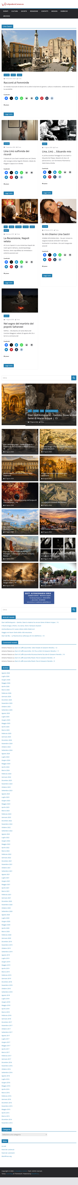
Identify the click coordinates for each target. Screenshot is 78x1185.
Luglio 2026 (5, 676)
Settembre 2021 (7, 871)
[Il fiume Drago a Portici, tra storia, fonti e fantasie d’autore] (58, 441)
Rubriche (64, 11)
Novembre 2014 (7, 1123)
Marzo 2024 (6, 770)
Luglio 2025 (5, 717)
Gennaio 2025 (6, 737)
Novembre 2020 (7, 905)
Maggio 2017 (6, 1046)
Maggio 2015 (6, 1109)
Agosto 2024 (6, 754)
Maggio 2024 (6, 764)
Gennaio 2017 (6, 1059)
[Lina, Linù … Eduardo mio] (58, 130)
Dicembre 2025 (7, 700)
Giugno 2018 (6, 1002)
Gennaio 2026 (6, 696)
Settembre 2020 (7, 911)
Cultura (14, 11)
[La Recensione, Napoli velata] (20, 211)
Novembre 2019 (7, 945)
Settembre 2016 (7, 1072)
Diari (18, 411)
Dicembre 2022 (7, 821)
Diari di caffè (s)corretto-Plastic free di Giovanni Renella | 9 (35, 658)
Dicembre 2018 (7, 982)
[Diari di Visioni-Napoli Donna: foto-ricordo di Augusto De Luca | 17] (58, 549)
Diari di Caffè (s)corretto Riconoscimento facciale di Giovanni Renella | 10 (40, 654)
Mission (54, 11)
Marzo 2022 (6, 851)
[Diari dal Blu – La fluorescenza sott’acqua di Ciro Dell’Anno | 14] (20, 495)
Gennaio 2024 (6, 777)
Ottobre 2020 (6, 908)
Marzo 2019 (6, 972)
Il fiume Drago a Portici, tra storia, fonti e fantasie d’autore (57, 448)
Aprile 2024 (5, 767)
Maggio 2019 (6, 965)
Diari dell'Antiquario (28, 411)
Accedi (4, 1146)
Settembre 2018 (7, 992)
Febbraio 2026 (6, 693)
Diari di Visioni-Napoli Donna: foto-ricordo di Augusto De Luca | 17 (57, 555)
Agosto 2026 (6, 673)
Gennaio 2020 (6, 938)
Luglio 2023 (5, 797)
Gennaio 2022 (6, 858)
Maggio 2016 (6, 1086)
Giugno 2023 (6, 801)
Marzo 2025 (6, 730)
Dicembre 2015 (7, 1103)
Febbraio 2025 (6, 733)
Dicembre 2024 (7, 740)
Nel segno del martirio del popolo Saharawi (19, 325)
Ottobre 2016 (6, 1069)
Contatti (44, 11)
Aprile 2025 (5, 727)
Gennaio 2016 (6, 1099)
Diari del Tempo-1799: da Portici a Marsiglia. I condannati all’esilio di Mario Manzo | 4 (18, 554)
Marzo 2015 (6, 1116)
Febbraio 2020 (6, 935)
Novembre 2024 (7, 743)
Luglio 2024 (5, 757)
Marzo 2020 (6, 931)
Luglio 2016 (5, 1079)
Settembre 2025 (7, 710)
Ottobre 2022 (6, 827)
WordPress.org (7, 1156)
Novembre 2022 (7, 824)
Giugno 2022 (6, 841)
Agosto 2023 (6, 794)
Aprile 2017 (5, 1049)
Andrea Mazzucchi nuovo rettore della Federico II (17, 474)
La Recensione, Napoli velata (16, 239)
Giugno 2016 (6, 1082)
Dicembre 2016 (7, 1062)
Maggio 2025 (6, 723)
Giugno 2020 (6, 921)
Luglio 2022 (5, 837)
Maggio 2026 (6, 683)
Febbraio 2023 (6, 814)
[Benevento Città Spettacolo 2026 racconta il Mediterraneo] (20, 522)
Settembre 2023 (7, 790)
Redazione (34, 11)
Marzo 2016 (6, 1093)
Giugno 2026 (6, 680)
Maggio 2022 (6, 844)
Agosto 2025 (6, 713)
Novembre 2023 (7, 784)
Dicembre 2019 (7, 942)
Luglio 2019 (5, 958)
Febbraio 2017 (6, 1056)
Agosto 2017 (6, 1035)
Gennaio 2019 (6, 978)
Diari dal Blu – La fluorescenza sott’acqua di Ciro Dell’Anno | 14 (20, 501)
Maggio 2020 (6, 925)
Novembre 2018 (7, 985)
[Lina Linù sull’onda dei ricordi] (20, 130)
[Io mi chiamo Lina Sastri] (58, 211)
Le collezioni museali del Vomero (53, 502)
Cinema (11, 227)
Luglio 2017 (5, 1039)
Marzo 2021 (6, 891)
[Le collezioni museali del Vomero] (58, 495)
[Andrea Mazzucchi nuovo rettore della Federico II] (20, 468)
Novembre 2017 (7, 1025)
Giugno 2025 (6, 720)
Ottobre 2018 (6, 989)
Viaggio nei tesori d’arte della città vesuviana (54, 474)
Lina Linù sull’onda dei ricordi (16, 152)
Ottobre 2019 (6, 948)
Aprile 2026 (5, 686)
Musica (19, 75)
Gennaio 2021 (6, 898)
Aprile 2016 (5, 1089)
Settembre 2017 (7, 1032)
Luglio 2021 (5, 878)
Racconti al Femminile (16, 82)
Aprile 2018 (5, 1009)
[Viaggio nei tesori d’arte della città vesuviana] (58, 468)
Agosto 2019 (6, 955)
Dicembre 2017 (7, 1022)
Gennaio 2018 (6, 1019)
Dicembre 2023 (7, 780)
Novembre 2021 (7, 864)
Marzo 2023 (6, 811)
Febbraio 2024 (6, 774)
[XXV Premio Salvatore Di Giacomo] (58, 522)
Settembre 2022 (7, 831)
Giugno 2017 (6, 1042)
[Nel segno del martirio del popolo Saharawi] (20, 300)
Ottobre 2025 (6, 707)
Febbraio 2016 (6, 1096)
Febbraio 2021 (6, 895)
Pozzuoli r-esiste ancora (50, 583)
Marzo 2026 (6, 690)
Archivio (6, 16)
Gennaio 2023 (6, 817)
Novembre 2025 (7, 703)
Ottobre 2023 (6, 787)
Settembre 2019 (7, 952)
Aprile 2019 (5, 968)
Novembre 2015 (7, 1106)
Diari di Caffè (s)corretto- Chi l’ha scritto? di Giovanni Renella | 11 (37, 651)
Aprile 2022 (5, 848)
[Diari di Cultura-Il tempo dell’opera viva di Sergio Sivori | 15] (20, 575)
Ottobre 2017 (6, 1029)
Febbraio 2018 (6, 1015)
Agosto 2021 (6, 874)
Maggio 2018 (6, 1005)
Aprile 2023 (5, 807)
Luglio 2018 (5, 999)
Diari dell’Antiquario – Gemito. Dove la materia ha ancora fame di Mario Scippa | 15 (37, 416)
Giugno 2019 (6, 962)
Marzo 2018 (6, 1012)
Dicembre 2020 (7, 901)
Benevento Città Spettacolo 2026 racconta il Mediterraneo (20, 528)
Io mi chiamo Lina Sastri (56, 234)
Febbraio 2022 (6, 854)
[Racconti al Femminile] (39, 51)
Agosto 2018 (6, 995)
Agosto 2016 (6, 1076)
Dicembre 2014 (7, 1119)
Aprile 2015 (5, 1113)
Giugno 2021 (6, 881)
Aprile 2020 (5, 928)
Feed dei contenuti (8, 1150)
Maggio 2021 (6, 884)
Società (24, 11)
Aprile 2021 (5, 888)
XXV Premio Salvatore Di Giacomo (54, 529)
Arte (5, 227)
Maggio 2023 (6, 804)
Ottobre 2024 (6, 747)
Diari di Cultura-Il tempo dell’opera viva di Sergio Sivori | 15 (19, 581)
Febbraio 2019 (6, 975)
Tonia (19, 78)
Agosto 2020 (6, 915)
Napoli (6, 230)
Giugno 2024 (6, 760)
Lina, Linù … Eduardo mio (56, 151)
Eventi (5, 11)
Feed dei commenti (8, 1153)
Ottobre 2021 (6, 868)
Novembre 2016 (7, 1066)
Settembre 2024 (7, 750)
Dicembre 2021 (7, 861)
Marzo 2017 (6, 1052)
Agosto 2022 (6, 834)
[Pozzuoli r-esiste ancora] (58, 575)
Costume (18, 227)
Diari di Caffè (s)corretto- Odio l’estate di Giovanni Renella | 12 (36, 648)
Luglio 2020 (5, 918)
